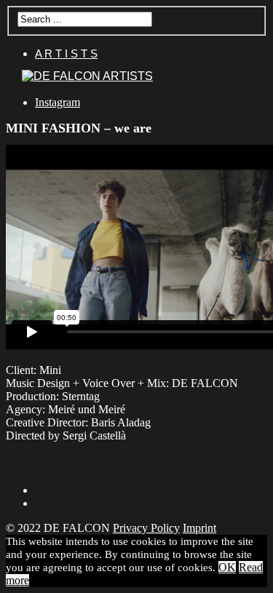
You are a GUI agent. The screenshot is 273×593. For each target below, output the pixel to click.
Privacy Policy (146, 528)
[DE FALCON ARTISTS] (87, 76)
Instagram (57, 102)
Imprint (199, 528)
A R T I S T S (66, 53)
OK (227, 567)
